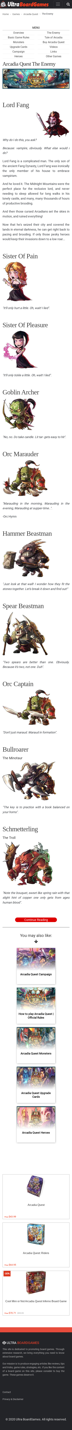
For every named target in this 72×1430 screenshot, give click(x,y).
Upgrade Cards (18, 47)
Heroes (18, 56)
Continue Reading (36, 920)
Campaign (18, 51)
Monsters (18, 42)
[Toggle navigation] (58, 4)
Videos (54, 47)
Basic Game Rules (18, 37)
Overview (18, 32)
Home (6, 14)
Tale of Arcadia (53, 37)
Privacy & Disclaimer (13, 1399)
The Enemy (53, 32)
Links (53, 51)
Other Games (53, 56)
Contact (7, 1392)
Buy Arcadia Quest (53, 42)
